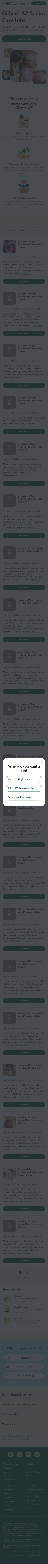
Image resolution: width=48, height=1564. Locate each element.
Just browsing (24, 797)
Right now (24, 779)
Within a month (24, 788)
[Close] (42, 762)
